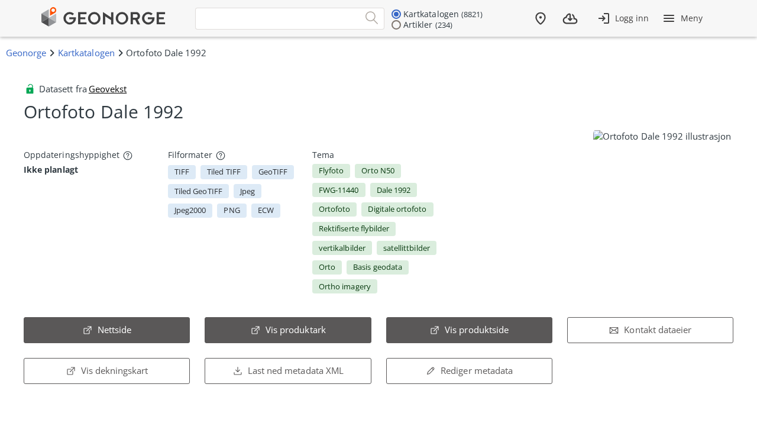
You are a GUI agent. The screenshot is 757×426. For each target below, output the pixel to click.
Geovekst (108, 89)
